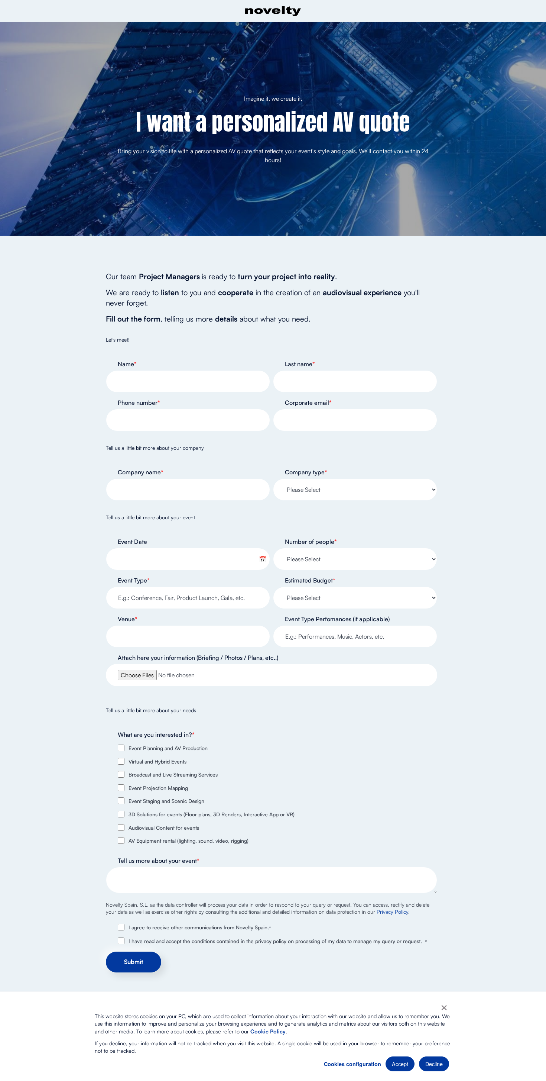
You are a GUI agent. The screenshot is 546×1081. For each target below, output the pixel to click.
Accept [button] (400, 1064)
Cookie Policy (268, 1031)
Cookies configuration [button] (352, 1064)
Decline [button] (434, 1064)
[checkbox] (271, 795)
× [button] (444, 1005)
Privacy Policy (392, 912)
